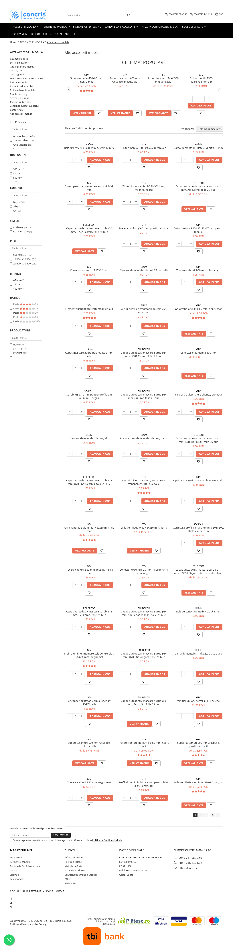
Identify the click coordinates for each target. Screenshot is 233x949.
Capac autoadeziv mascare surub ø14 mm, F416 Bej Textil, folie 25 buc (198, 440)
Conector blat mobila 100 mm (198, 352)
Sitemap (14, 874)
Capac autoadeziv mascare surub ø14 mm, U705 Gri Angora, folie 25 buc (144, 655)
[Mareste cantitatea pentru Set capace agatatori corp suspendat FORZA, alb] (81, 716)
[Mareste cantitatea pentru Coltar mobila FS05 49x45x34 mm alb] (207, 99)
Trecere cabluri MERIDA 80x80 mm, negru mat (143, 744)
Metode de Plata (73, 866)
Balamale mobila (19, 58)
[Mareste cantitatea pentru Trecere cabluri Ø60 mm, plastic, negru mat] (81, 585)
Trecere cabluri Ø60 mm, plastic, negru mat (89, 571)
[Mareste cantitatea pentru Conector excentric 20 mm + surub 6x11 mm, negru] (136, 585)
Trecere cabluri (21, 140)
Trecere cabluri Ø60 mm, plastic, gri (198, 270)
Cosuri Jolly (16, 70)
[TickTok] (11, 903)
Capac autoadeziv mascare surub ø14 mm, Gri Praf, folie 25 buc (144, 396)
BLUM (16, 344)
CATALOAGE (62, 34)
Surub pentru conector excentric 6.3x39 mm (89, 188)
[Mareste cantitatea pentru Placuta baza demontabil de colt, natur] (136, 454)
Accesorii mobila (22, 136)
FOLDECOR (198, 183)
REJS (163, 74)
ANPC (68, 879)
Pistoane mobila (18, 82)
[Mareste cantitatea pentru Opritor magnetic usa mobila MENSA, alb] (191, 501)
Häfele (89, 144)
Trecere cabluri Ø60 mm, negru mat (89, 782)
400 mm (17, 173)
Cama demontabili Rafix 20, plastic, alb (198, 653)
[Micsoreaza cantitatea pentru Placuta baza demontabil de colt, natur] (124, 454)
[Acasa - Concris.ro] (28, 15)
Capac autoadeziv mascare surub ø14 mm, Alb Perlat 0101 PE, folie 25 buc (144, 613)
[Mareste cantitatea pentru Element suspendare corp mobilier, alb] (81, 326)
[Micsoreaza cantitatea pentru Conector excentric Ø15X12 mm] (69, 282)
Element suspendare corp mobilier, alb (89, 309)
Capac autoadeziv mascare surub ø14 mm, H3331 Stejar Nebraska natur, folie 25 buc (198, 571)
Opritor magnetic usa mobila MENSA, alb (198, 480)
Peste (16, 304)
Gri (14, 210)
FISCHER (18, 353)
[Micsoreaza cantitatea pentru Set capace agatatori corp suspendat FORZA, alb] (69, 716)
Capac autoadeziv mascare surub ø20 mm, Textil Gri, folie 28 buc (144, 702)
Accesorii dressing (19, 98)
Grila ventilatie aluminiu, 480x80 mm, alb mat (89, 529)
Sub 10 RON (19, 254)
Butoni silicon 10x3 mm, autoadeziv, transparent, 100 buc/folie (144, 482)
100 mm (17, 288)
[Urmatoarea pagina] (218, 815)
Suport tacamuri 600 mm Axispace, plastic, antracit (198, 744)
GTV (86, 74)
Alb (15, 206)
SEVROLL (89, 391)
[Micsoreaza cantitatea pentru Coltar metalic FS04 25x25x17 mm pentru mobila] (179, 244)
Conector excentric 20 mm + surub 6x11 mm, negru (144, 571)
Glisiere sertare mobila (22, 66)
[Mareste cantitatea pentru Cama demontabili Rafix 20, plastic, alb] (191, 674)
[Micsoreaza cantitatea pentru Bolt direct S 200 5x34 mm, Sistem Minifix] (69, 160)
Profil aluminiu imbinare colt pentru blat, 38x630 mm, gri (144, 784)
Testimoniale (17, 879)
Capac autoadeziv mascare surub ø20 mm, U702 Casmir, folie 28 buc (89, 230)
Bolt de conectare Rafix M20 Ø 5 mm (198, 611)
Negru (16, 202)
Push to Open (20, 227)
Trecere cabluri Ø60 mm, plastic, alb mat (144, 228)
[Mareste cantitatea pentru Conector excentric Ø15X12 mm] (81, 282)
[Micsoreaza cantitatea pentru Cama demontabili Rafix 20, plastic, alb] (179, 674)
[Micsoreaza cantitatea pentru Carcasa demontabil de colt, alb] (69, 454)
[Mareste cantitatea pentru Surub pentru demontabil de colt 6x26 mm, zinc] (136, 326)
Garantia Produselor (75, 870)
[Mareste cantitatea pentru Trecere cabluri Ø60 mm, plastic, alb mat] (136, 244)
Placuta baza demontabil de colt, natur (143, 438)
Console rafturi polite (21, 102)
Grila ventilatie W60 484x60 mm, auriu (144, 527)
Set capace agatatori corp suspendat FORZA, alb (89, 702)
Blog (76, 34)
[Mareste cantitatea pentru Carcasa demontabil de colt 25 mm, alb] (136, 282)
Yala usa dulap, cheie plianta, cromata (198, 394)
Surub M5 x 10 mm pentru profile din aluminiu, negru (89, 396)
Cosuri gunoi (17, 74)
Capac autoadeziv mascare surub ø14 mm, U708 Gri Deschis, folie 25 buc (89, 482)
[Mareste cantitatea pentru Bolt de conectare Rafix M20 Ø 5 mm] (191, 627)
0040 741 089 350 (190, 857)
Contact (14, 870)
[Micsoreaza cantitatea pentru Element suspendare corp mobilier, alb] (69, 326)
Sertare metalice (18, 62)
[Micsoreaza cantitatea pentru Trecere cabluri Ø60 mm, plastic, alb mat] (124, 244)
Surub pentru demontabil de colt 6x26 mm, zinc (144, 310)
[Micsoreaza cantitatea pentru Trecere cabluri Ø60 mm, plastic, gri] (179, 282)
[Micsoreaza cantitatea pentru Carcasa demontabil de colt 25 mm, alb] (124, 282)
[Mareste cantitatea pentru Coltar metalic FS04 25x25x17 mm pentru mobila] (191, 244)
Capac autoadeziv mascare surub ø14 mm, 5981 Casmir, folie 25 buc (144, 354)
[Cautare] (128, 15)
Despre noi (16, 857)
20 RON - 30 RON (22, 263)
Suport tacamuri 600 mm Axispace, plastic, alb (125, 79)
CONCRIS (18, 349)
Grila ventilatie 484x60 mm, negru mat (86, 79)
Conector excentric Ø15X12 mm (89, 270)
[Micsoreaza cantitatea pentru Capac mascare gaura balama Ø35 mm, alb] (69, 368)
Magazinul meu (21, 850)
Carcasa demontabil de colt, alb (89, 438)
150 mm (17, 284)
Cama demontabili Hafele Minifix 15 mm (198, 148)
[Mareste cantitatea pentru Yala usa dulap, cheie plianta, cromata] (191, 412)
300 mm (17, 169)
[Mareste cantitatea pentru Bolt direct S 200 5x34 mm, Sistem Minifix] (81, 160)
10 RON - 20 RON (22, 259)
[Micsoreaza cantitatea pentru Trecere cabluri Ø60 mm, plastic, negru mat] (69, 585)
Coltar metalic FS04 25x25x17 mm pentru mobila (198, 230)
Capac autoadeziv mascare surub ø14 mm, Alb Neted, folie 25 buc (198, 188)
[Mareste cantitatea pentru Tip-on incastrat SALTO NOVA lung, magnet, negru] (136, 202)
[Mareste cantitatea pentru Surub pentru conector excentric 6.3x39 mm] (81, 202)
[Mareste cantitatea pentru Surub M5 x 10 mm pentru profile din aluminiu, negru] (81, 412)
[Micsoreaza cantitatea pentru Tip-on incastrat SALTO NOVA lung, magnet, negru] (124, 202)
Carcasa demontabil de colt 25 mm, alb (144, 270)
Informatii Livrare (74, 857)
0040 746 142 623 (190, 863)
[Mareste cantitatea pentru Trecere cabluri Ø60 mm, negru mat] (81, 798)
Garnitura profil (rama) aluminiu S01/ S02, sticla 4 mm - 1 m (198, 529)
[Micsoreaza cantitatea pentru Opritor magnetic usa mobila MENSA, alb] (179, 501)
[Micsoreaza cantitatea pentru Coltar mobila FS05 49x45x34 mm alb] (195, 99)
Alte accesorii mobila (21, 113)
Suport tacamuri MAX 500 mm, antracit (163, 79)
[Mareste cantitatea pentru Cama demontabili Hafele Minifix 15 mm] (191, 160)
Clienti (70, 850)
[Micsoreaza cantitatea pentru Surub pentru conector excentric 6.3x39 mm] (69, 202)
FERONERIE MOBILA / (33, 42)
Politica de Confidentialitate (107, 840)
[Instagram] (11, 907)
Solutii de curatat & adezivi (24, 105)
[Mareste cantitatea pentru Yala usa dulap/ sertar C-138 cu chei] (191, 716)
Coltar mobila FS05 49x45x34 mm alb (201, 79)
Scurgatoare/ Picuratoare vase (26, 78)
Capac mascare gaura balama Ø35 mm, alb (89, 354)
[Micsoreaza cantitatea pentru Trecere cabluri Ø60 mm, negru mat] (69, 798)
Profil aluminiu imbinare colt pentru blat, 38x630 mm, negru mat (89, 655)
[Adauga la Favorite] (99, 113)
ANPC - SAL (71, 883)
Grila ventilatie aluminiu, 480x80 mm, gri (198, 782)
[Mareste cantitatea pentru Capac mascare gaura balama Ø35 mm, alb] (81, 368)
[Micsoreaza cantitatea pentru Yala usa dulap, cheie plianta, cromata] (179, 412)
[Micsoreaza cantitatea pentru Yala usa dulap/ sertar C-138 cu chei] (179, 716)
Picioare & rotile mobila (22, 90)
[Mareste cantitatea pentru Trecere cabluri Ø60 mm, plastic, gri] (191, 282)
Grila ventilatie (21, 144)
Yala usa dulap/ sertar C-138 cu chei (198, 701)
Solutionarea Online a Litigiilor (81, 874)
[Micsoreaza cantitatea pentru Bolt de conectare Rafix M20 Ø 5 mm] (179, 627)
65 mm (17, 280)
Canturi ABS (16, 109)
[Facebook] (11, 898)
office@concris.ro (189, 868)
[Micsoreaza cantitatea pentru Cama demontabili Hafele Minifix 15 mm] (179, 160)
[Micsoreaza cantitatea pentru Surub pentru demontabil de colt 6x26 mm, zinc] (124, 326)
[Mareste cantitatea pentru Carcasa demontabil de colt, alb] (81, 454)
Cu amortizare (21, 231)
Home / (14, 42)
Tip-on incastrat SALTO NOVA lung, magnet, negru (144, 188)
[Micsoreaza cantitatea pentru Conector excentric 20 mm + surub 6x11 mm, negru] (124, 585)
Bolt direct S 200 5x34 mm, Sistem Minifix (89, 148)
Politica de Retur (73, 861)
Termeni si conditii (20, 861)
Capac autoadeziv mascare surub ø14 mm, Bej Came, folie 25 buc (89, 613)
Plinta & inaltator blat (21, 86)
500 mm (17, 177)
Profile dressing (18, 94)
